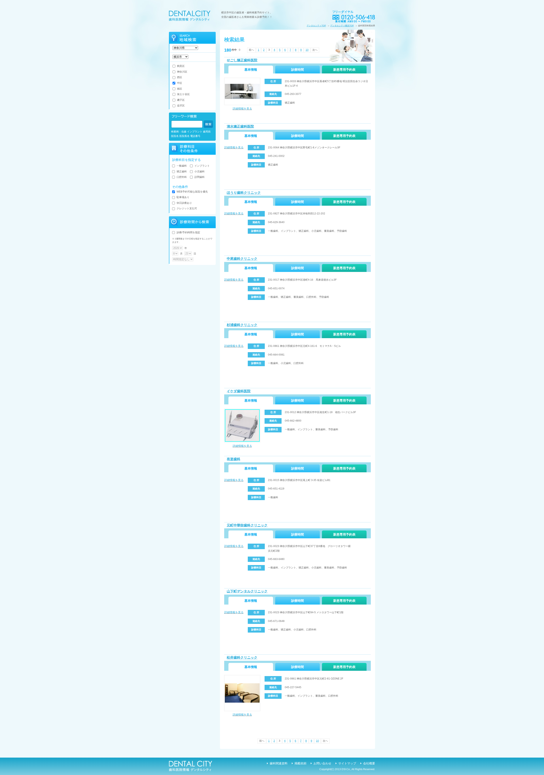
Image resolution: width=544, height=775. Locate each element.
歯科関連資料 (279, 763)
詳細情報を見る (242, 108)
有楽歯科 (233, 459)
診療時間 (297, 69)
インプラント (202, 165)
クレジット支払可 (187, 208)
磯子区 (181, 99)
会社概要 (369, 763)
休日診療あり (184, 202)
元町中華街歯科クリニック (247, 525)
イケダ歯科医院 (239, 391)
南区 (179, 88)
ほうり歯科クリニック (244, 192)
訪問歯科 (199, 177)
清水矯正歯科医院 (240, 126)
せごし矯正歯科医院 (242, 60)
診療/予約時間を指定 (188, 232)
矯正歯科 (182, 171)
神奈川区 (182, 71)
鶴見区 (181, 66)
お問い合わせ (322, 763)
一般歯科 (182, 165)
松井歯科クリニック (242, 657)
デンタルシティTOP (316, 25)
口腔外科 (182, 177)
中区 (179, 83)
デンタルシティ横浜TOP (342, 25)
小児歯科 (199, 171)
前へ (251, 49)
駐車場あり (183, 197)
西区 (179, 77)
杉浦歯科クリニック (242, 325)
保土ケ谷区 (183, 94)
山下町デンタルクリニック (247, 591)
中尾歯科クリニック (242, 258)
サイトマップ (347, 763)
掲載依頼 (300, 763)
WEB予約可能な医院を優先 (192, 191)
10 (307, 49)
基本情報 (250, 69)
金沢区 (181, 105)
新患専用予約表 (344, 69)
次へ (314, 49)
